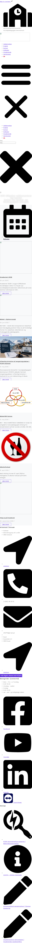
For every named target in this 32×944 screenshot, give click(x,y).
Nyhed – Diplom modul (8, 319)
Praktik (5, 46)
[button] (16, 90)
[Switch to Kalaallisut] (17, 56)
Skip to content (5, 1)
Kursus (5, 48)
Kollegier (6, 50)
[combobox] (8, 143)
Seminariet (7, 54)
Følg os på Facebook (7, 518)
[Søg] (0, 192)
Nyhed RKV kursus (6, 416)
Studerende (7, 52)
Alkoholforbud (5, 467)
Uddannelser (7, 44)
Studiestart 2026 (6, 277)
